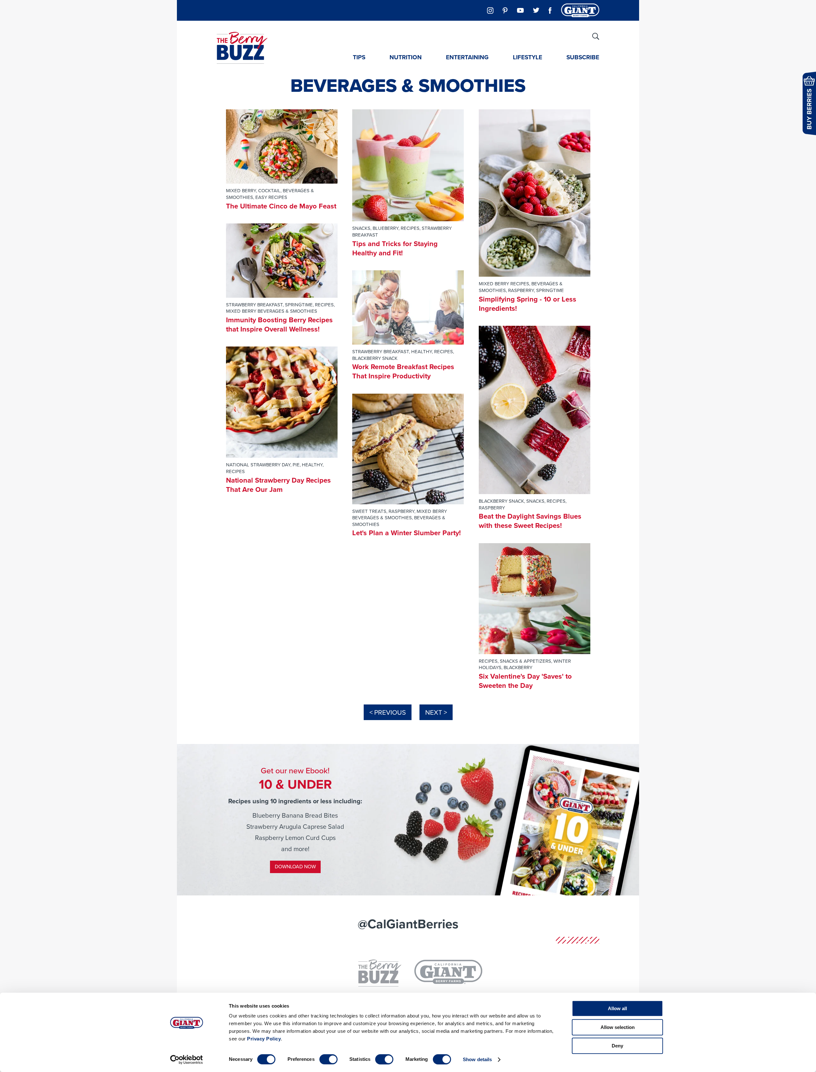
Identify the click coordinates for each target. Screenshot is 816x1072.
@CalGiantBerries (408, 924)
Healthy (312, 464)
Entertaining (467, 57)
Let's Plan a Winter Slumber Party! (406, 533)
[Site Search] (595, 36)
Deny (617, 1045)
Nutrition (406, 57)
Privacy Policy (264, 1038)
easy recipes (271, 197)
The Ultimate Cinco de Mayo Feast (281, 206)
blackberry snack (374, 358)
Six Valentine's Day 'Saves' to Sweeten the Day (525, 681)
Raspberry (401, 511)
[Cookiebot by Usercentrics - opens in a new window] (187, 1059)
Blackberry (518, 667)
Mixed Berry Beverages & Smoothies (271, 311)
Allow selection (618, 1027)
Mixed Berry (241, 190)
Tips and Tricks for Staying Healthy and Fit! (395, 248)
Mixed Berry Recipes (504, 283)
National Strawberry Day (258, 464)
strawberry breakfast (254, 304)
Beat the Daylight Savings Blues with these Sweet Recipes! (530, 521)
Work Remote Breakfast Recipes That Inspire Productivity (403, 371)
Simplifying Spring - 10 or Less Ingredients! (527, 304)
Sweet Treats (369, 511)
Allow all (617, 1008)
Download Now (295, 866)
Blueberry (385, 228)
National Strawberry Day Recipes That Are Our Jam (278, 485)
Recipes (324, 304)
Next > (436, 712)
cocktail (269, 190)
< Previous (387, 712)
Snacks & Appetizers (525, 661)
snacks (361, 228)
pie (296, 464)
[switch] (328, 1059)
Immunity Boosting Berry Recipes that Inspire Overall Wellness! (279, 324)
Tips (359, 57)
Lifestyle (527, 57)
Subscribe (582, 57)
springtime (299, 304)
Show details (477, 1059)
